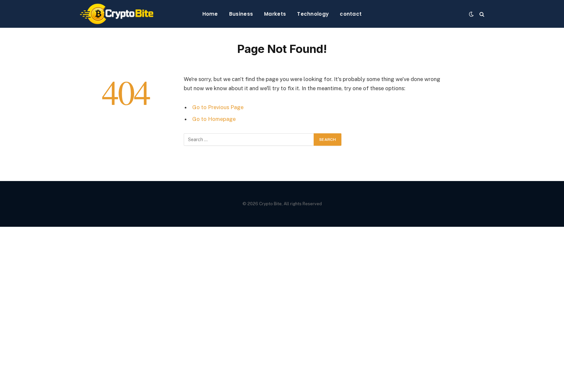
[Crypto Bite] (117, 14)
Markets (275, 13)
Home (210, 13)
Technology (313, 13)
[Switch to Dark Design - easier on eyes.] (471, 14)
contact (351, 13)
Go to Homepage (214, 119)
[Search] (481, 14)
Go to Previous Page (217, 107)
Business (241, 13)
